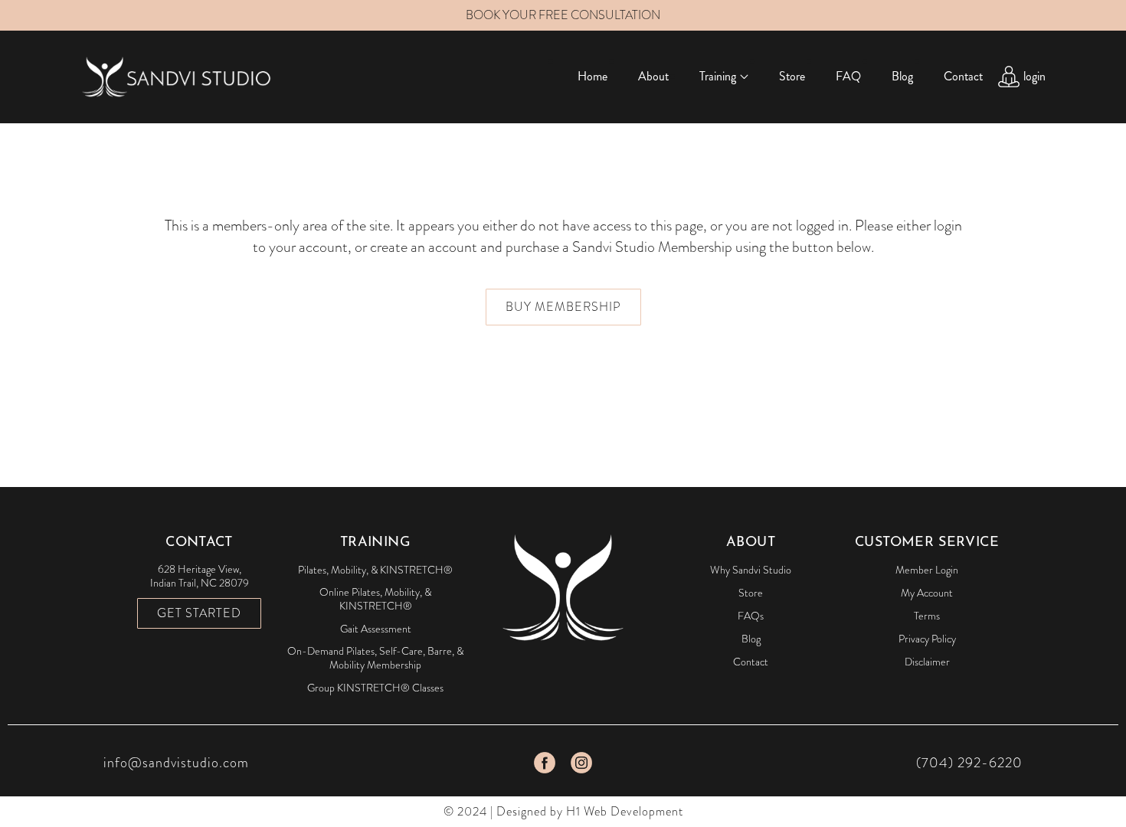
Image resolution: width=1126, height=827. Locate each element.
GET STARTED (199, 613)
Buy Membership (563, 306)
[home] (176, 76)
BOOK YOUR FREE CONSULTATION (563, 15)
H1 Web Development (624, 811)
